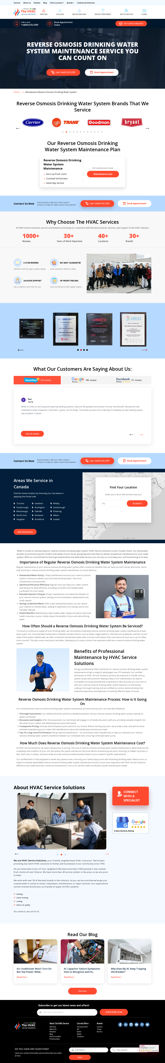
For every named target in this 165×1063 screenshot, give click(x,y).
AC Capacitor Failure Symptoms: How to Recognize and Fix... (82, 970)
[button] (131, 23)
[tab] (37, 380)
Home (16, 92)
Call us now (25, 22)
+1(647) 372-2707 (29, 24)
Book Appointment (63, 22)
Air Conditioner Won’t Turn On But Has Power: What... (34, 970)
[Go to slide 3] (70, 132)
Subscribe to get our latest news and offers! (63, 1005)
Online (57, 24)
